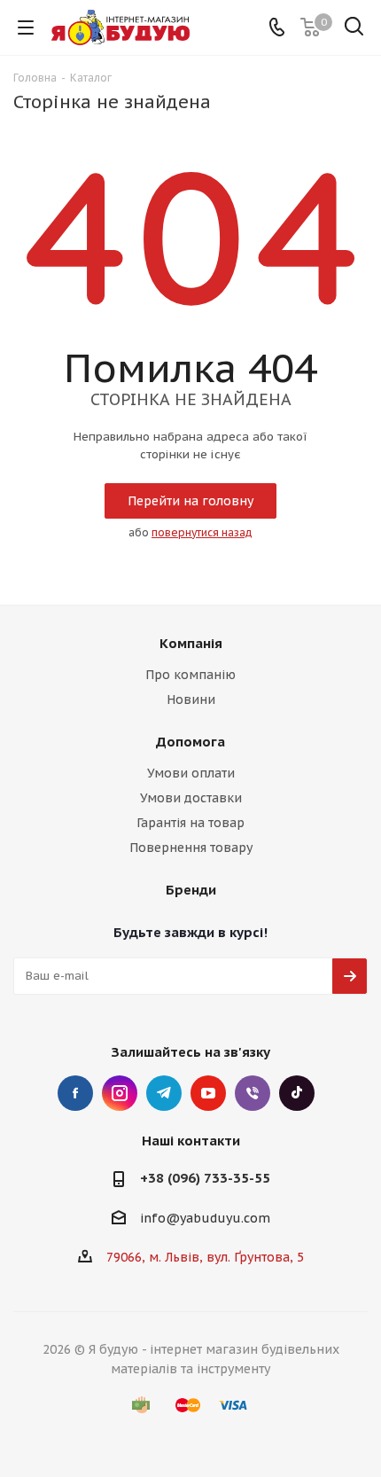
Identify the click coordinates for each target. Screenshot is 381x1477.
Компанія (190, 643)
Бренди (191, 889)
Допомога (190, 741)
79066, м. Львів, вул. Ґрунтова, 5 (205, 1257)
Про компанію (190, 675)
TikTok (297, 1093)
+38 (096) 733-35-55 (205, 1177)
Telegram (164, 1093)
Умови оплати (191, 773)
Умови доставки (191, 798)
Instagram (119, 1093)
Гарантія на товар (190, 823)
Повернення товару (191, 848)
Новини (191, 699)
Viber (252, 1093)
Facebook (75, 1093)
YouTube (208, 1093)
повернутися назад (202, 532)
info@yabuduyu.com (205, 1218)
